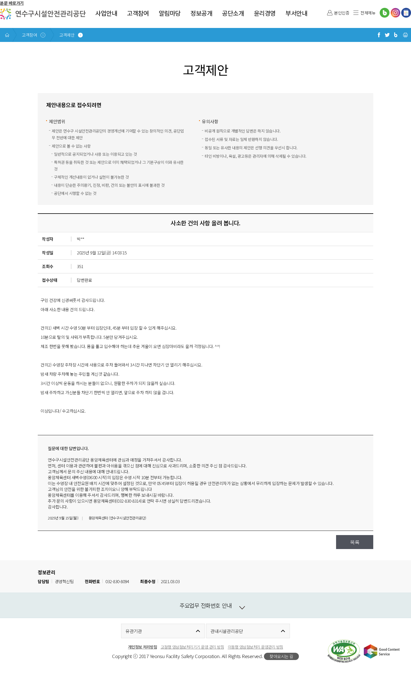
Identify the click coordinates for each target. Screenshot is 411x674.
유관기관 (134, 631)
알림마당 (170, 12)
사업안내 (106, 12)
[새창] (384, 13)
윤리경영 (265, 12)
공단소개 (233, 12)
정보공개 (201, 12)
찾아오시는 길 (281, 656)
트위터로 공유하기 (387, 35)
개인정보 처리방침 (142, 647)
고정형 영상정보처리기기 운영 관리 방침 (192, 647)
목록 (354, 542)
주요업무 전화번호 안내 (205, 605)
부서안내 (296, 12)
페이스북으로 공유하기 (379, 35)
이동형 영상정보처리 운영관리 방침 (255, 647)
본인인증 (341, 13)
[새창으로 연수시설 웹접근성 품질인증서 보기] (344, 651)
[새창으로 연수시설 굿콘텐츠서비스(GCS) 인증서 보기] (381, 651)
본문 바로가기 (12, 3)
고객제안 (66, 35)
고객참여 (138, 12)
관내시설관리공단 (227, 631)
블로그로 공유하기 (395, 35)
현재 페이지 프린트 (405, 35)
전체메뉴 (367, 13)
